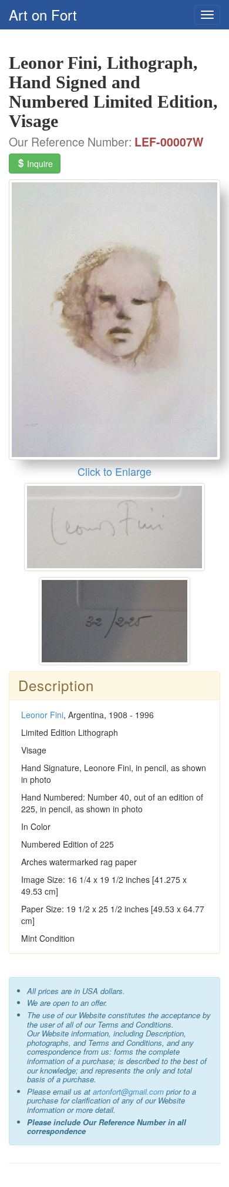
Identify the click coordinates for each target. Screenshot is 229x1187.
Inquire (39, 163)
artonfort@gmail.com (128, 1091)
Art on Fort (43, 14)
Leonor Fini (42, 715)
